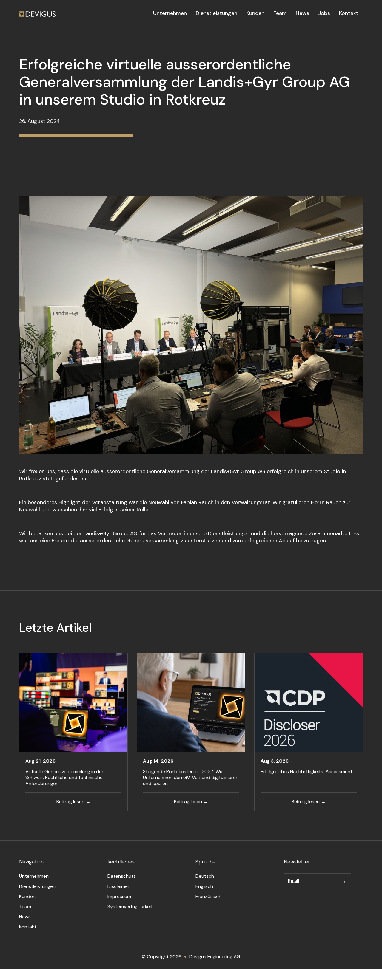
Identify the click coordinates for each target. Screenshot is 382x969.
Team (280, 13)
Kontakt (348, 13)
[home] (37, 13)
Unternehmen (170, 13)
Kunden (255, 13)
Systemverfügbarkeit (130, 906)
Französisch (208, 896)
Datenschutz (121, 876)
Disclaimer (118, 886)
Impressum (119, 896)
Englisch (204, 886)
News (302, 13)
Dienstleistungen (216, 13)
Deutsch (204, 876)
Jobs (324, 13)
